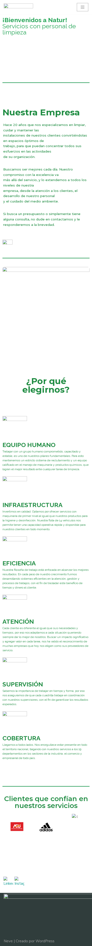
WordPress (45, 941)
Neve (8, 941)
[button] (7, 828)
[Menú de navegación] (82, 7)
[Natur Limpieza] (18, 7)
